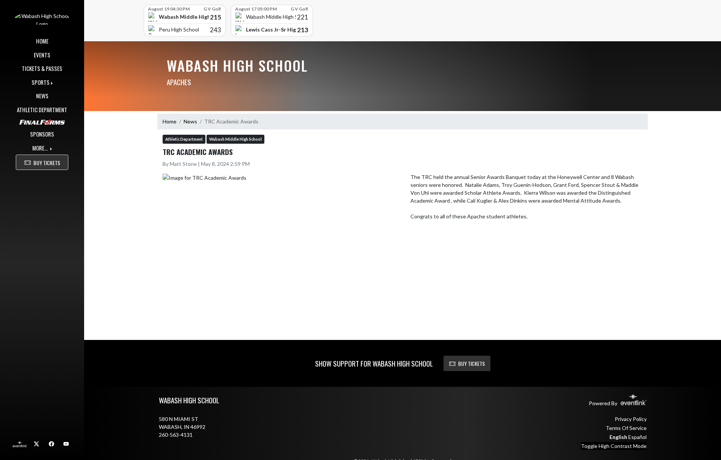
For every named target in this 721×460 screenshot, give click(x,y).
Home (169, 121)
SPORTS (41, 82)
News (190, 121)
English (618, 437)
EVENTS (42, 55)
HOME (42, 41)
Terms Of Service (626, 428)
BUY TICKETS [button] (46, 163)
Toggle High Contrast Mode (614, 446)
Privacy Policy (631, 419)
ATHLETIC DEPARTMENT (42, 109)
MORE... (40, 148)
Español (637, 437)
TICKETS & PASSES (42, 68)
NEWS (42, 96)
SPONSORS (42, 134)
